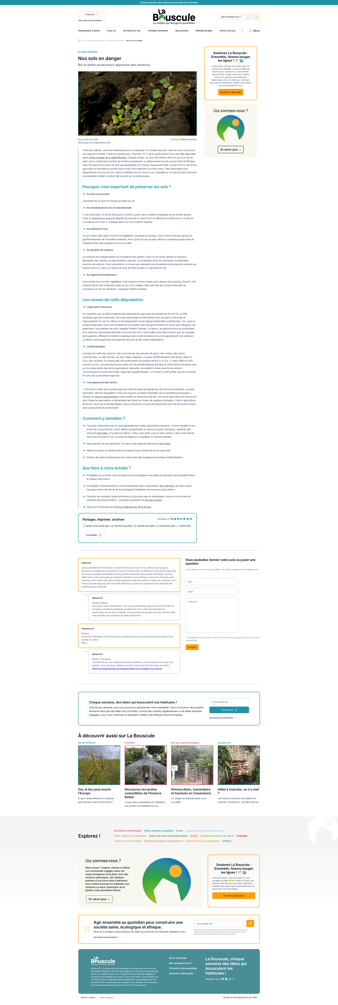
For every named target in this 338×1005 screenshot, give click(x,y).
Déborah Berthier (188, 139)
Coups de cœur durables (128, 841)
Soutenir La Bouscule (230, 92)
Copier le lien (185, 526)
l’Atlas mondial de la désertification (108, 157)
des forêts (164, 443)
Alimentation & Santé (89, 30)
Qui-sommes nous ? (231, 16)
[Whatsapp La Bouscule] (187, 519)
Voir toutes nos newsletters (90, 20)
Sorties (194, 835)
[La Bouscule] (174, 17)
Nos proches (181, 30)
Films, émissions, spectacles (130, 835)
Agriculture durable (115, 40)
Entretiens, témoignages (128, 830)
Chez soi (111, 30)
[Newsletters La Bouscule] (233, 979)
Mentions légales (88, 997)
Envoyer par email (167, 526)
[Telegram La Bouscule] (184, 519)
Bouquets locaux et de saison (217, 835)
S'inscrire (90, 14)
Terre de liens (166, 485)
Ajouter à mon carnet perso (98, 526)
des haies (102, 433)
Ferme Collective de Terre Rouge (133, 507)
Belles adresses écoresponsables (168, 835)
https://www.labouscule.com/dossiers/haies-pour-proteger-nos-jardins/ (127, 668)
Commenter (91, 535)
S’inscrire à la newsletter (183, 968)
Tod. (255, 997)
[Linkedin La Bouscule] (178, 519)
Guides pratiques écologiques (203, 841)
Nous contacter (178, 958)
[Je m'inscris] (250, 923)
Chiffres (226, 841)
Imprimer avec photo (123, 526)
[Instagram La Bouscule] (175, 519)
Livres (179, 830)
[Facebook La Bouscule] (172, 519)
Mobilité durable (204, 30)
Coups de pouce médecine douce (205, 830)
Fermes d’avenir (153, 500)
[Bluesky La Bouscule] (191, 519)
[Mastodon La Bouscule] (181, 519)
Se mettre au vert (131, 30)
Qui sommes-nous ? (180, 963)
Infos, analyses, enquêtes (94, 40)
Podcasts (242, 835)
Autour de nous (228, 30)
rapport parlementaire (106, 396)
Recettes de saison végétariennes (163, 841)
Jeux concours (106, 997)
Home (79, 40)
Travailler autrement (158, 30)
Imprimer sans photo (146, 526)
